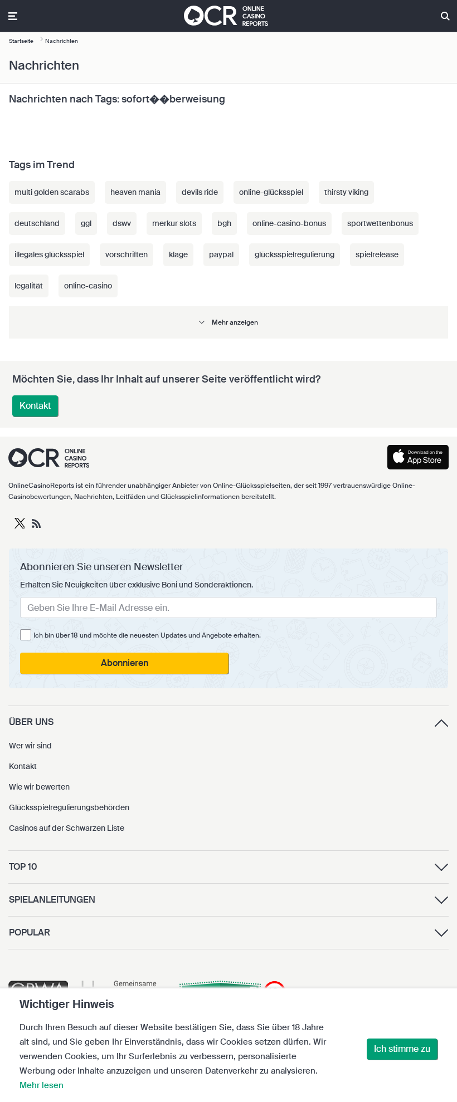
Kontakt (35, 406)
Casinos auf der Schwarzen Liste (66, 828)
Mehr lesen (42, 1085)
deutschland (37, 223)
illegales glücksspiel (49, 254)
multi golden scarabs (51, 192)
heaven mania (135, 192)
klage (178, 254)
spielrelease (377, 254)
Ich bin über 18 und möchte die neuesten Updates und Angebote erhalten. (147, 635)
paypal (221, 254)
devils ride (200, 192)
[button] (228, 322)
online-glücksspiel (271, 192)
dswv (122, 223)
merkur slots (174, 223)
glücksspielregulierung (294, 254)
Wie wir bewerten (39, 787)
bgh (224, 223)
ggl (86, 223)
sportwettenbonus (380, 223)
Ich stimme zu (402, 1049)
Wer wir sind (30, 746)
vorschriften (126, 254)
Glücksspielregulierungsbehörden (69, 807)
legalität (28, 286)
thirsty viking (346, 192)
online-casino (88, 286)
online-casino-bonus (289, 223)
